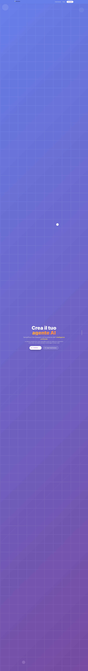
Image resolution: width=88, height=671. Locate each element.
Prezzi (64, 1)
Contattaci (70, 1)
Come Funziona (58, 1)
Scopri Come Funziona (51, 347)
